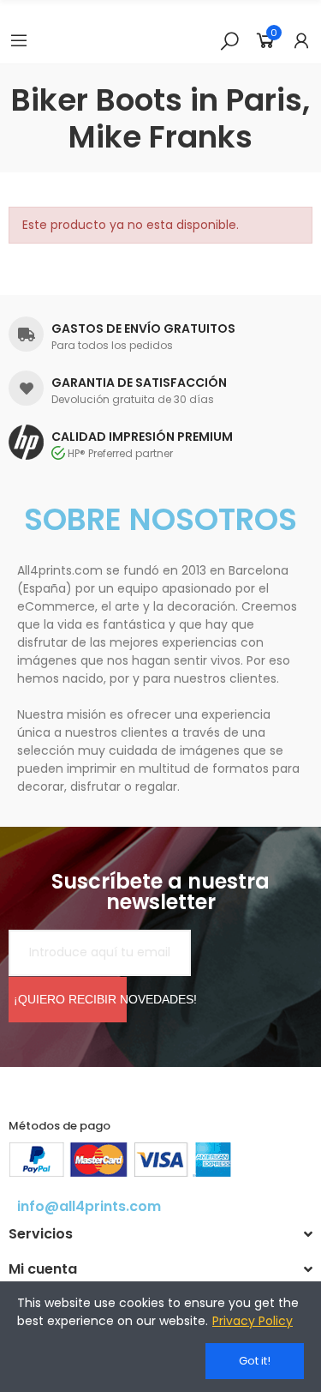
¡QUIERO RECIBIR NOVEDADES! (70, 999)
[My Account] (301, 40)
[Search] (229, 40)
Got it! (254, 1361)
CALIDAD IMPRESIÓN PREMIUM (142, 436)
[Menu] (19, 40)
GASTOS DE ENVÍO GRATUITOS (143, 328)
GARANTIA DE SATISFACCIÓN (139, 382)
